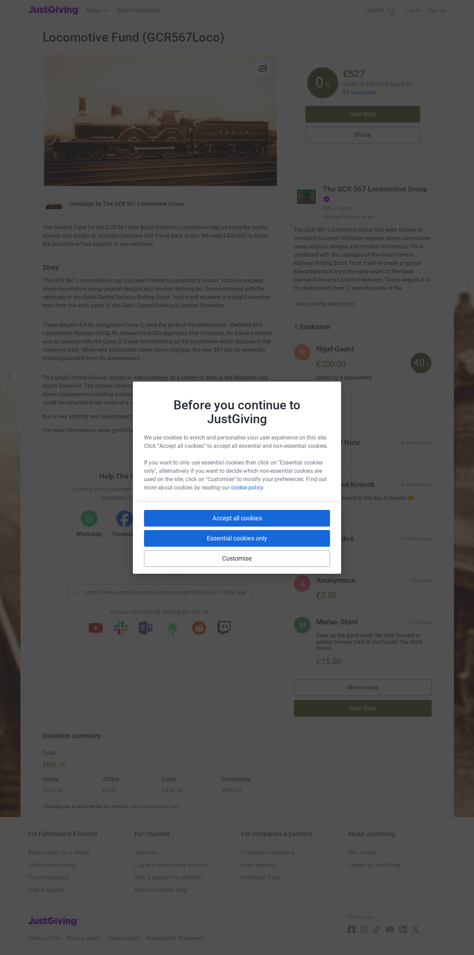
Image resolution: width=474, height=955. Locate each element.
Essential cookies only (237, 538)
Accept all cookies (237, 518)
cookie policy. (247, 487)
